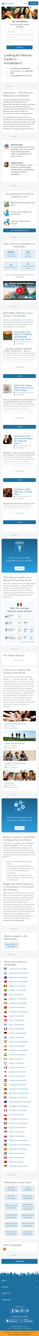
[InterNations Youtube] (27, 1311)
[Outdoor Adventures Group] (20, 740)
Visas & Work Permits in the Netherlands (28, 1206)
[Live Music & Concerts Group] (20, 760)
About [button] (4, 1281)
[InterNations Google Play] (27, 1321)
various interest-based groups (20, 322)
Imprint (9, 1328)
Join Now (33, 3)
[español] (4, 1249)
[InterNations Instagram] (22, 1311)
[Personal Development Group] (20, 721)
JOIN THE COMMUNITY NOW (19, 230)
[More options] (32, 86)
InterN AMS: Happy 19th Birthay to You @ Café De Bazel (23, 388)
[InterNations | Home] (7, 3)
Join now (19, 47)
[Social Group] (20, 780)
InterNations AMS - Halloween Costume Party (23, 491)
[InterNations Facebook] (12, 1311)
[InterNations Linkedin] (17, 1311)
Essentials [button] (6, 1293)
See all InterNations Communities (19, 1334)
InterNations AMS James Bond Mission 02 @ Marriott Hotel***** (23, 440)
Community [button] (6, 1300)
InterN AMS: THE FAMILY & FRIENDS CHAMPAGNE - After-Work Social (23, 336)
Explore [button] (5, 1287)
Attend (19, 376)
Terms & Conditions (18, 1328)
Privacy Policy (27, 1328)
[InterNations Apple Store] (12, 1321)
